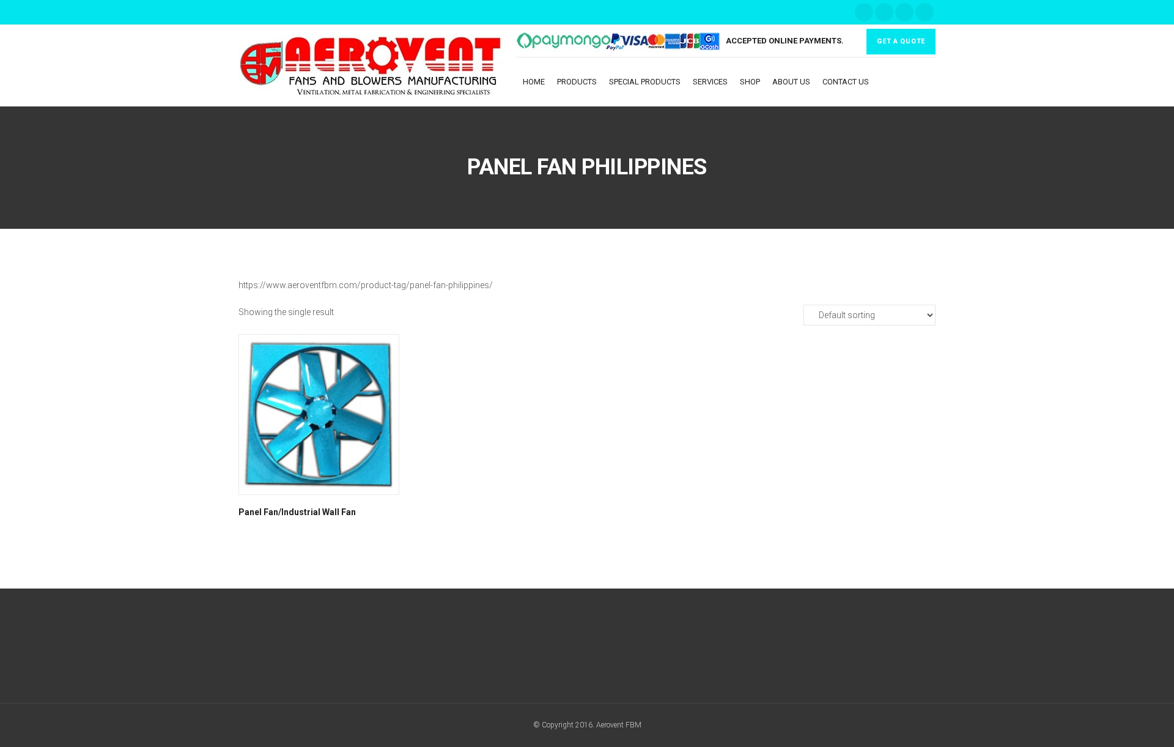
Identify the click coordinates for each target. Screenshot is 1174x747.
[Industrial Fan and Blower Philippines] (377, 65)
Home (534, 81)
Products (577, 81)
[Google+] (564, 648)
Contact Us (845, 81)
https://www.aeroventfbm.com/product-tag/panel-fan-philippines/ (365, 285)
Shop (750, 81)
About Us (791, 81)
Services (710, 81)
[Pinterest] (924, 12)
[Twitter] (884, 12)
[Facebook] (864, 12)
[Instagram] (904, 12)
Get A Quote (901, 41)
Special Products (645, 81)
